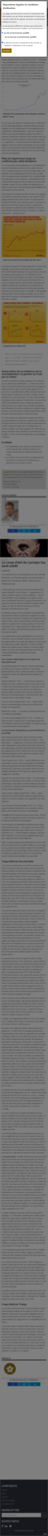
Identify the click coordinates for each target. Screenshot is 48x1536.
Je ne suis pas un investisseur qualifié (20, 37)
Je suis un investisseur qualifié (16, 33)
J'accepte (6, 51)
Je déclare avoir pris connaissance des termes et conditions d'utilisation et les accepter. (22, 44)
